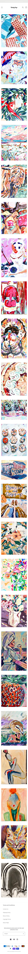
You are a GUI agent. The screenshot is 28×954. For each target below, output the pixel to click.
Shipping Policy (6, 912)
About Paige (6, 922)
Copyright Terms (7, 919)
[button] (2, 7)
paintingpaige (12, 951)
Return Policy (6, 916)
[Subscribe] (23, 933)
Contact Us (5, 909)
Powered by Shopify (17, 951)
